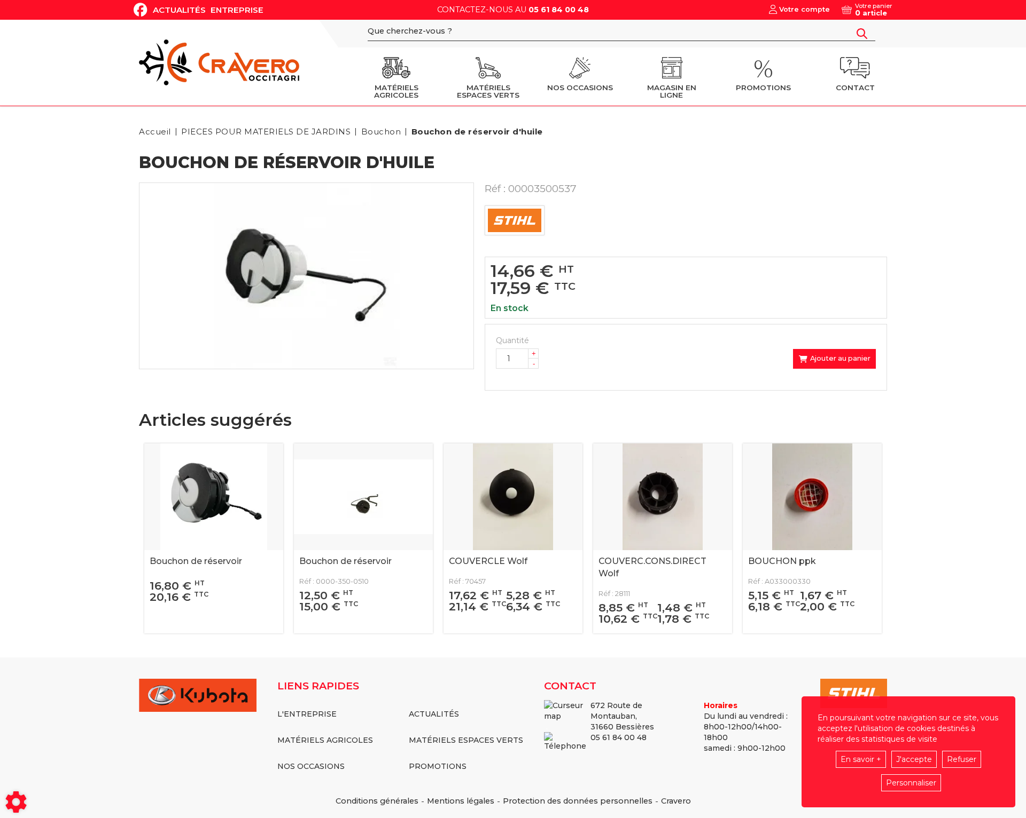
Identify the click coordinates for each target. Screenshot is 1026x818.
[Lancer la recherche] (862, 34)
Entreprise (237, 10)
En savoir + (861, 759)
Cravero (676, 801)
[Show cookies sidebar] (16, 802)
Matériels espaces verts (466, 740)
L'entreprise (307, 714)
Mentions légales (460, 801)
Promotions (438, 766)
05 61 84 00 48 (558, 9)
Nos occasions (311, 766)
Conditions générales (377, 801)
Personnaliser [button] (911, 783)
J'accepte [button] (914, 759)
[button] (475, 132)
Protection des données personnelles (577, 801)
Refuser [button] (961, 759)
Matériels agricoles (325, 740)
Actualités (179, 10)
